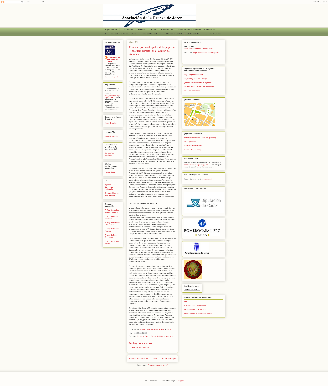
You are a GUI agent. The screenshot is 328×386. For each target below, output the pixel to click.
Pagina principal (111, 30)
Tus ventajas (110, 172)
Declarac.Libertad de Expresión (112, 194)
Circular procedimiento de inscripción (199, 87)
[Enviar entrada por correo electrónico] (131, 333)
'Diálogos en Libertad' (174, 34)
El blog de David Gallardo (111, 217)
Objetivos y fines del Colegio (195, 79)
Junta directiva (127, 30)
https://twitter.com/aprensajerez (206, 52)
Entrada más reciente (138, 359)
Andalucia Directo (143, 336)
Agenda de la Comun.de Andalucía (110, 187)
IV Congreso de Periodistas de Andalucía (120, 34)
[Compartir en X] (140, 333)
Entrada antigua (168, 359)
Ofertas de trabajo (193, 34)
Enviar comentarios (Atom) (158, 365)
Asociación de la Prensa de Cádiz (197, 309)
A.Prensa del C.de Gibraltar (195, 305)
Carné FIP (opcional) (192, 150)
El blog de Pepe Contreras (111, 236)
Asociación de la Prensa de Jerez (113, 59)
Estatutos (141, 30)
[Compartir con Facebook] (143, 333)
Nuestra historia (111, 136)
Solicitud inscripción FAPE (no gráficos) (200, 138)
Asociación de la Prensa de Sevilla (198, 314)
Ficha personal (190, 142)
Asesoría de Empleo (213, 34)
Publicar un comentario (140, 347)
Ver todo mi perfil (111, 77)
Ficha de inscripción (192, 91)
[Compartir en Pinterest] (145, 333)
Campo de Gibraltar (158, 336)
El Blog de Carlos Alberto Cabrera (112, 211)
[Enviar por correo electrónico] (135, 333)
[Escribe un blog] (138, 333)
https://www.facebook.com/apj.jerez (198, 48)
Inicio (154, 359)
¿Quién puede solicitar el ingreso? (198, 83)
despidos (169, 336)
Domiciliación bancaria (193, 146)
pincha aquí (207, 179)
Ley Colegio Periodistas (193, 74)
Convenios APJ (167, 30)
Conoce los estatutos (109, 154)
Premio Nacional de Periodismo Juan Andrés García (197, 30)
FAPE (186, 301)
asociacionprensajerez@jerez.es (112, 96)
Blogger (180, 381)
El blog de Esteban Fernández (112, 223)
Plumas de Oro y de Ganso (151, 34)
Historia (153, 30)
